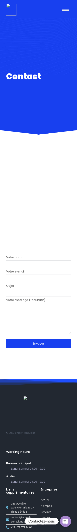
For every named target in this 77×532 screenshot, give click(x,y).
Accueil (45, 500)
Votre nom (14, 257)
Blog (43, 524)
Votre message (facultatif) (25, 300)
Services (46, 512)
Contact (45, 518)
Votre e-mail (15, 272)
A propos (46, 506)
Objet (10, 286)
